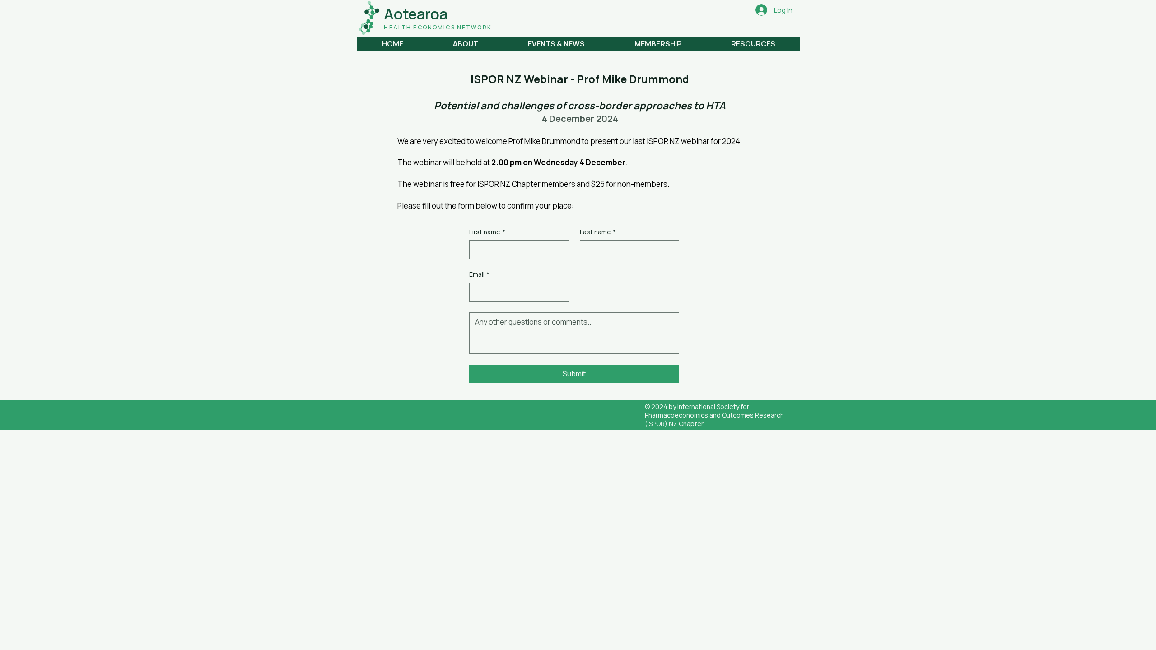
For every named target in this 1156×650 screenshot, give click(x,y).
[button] (465, 44)
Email (479, 274)
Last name (598, 232)
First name (487, 232)
